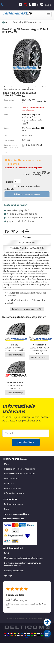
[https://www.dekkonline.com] (22, 633)
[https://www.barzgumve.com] (32, 635)
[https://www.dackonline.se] (15, 633)
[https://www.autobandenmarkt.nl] (28, 633)
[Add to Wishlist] (16, 231)
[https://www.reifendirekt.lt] (42, 635)
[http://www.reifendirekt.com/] (27, 637)
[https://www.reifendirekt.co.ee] (38, 635)
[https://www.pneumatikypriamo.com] (8, 635)
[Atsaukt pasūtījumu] (25, 4)
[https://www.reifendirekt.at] (38, 633)
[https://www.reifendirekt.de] (5, 633)
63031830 (3, 4)
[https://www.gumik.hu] (18, 635)
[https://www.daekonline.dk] (25, 633)
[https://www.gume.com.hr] (35, 635)
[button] (47, 622)
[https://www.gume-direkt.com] (42, 633)
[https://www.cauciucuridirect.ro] (25, 635)
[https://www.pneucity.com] (11, 635)
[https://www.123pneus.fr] (8, 633)
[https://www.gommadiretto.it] (18, 633)
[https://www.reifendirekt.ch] (11, 633)
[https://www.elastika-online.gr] (28, 635)
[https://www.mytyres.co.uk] (32, 633)
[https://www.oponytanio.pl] (22, 635)
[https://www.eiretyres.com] (15, 635)
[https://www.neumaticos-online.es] (35, 633)
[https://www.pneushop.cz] (5, 635)
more (8, 607)
